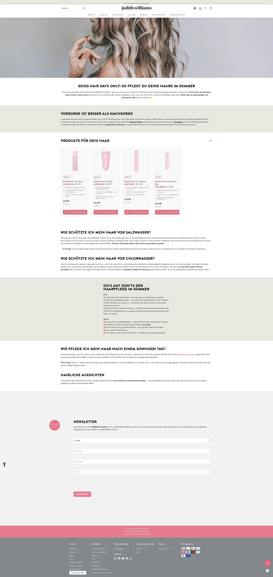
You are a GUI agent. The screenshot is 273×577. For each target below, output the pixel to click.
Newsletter (73, 549)
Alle (210, 140)
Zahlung (94, 555)
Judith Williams (177, 15)
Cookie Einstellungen (99, 569)
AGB (93, 559)
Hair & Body (117, 15)
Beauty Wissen (159, 15)
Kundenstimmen (75, 569)
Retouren (72, 552)
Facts (138, 552)
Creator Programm (76, 566)
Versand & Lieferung (99, 549)
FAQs (71, 559)
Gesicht (91, 15)
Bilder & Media (164, 549)
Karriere (139, 549)
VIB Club (132, 15)
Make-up (104, 15)
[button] (267, 571)
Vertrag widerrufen (78, 573)
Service (143, 15)
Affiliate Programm (76, 562)
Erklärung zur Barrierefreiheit (102, 572)
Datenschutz (96, 566)
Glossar (72, 555)
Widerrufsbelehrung (99, 552)
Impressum (96, 562)
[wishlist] (205, 8)
